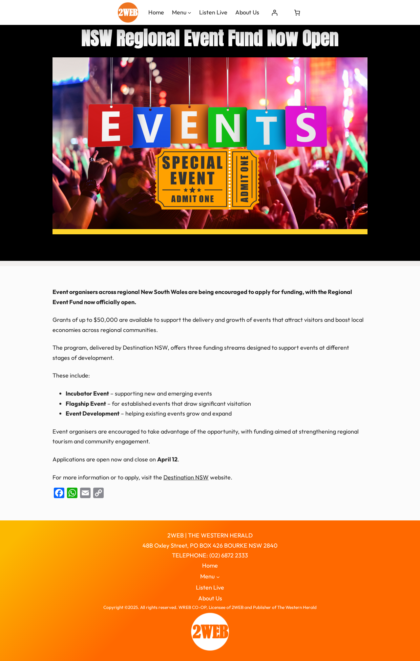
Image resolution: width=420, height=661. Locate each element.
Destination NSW (186, 477)
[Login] (274, 12)
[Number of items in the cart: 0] (297, 12)
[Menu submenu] (189, 12)
